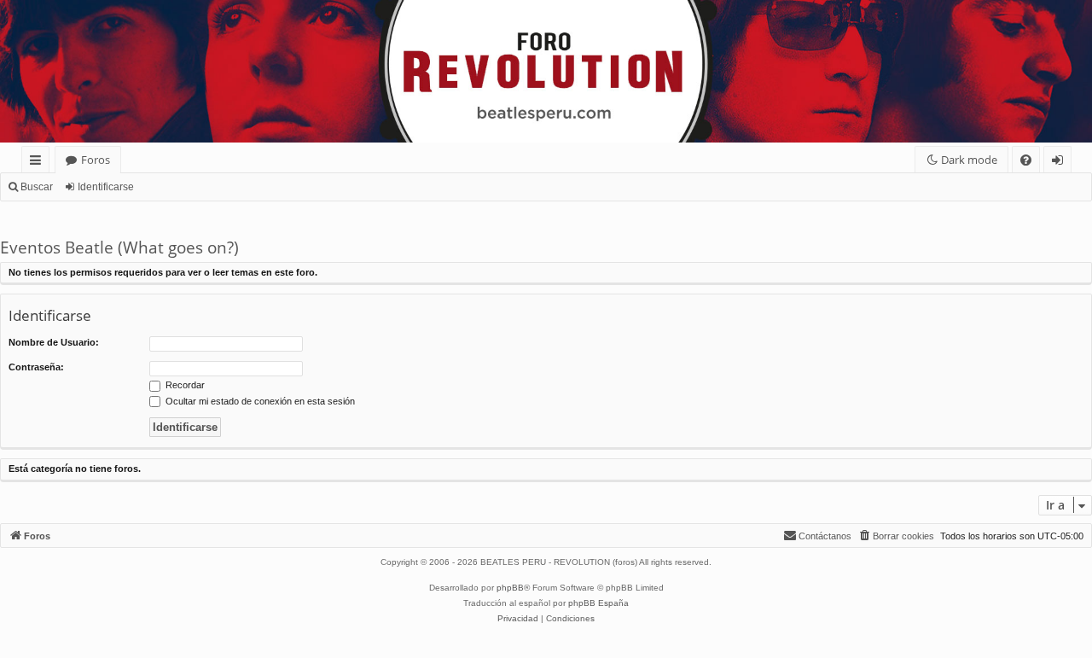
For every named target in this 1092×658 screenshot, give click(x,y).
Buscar (36, 187)
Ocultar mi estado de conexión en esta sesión (259, 401)
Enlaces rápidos (39, 162)
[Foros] (10, 4)
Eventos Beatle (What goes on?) (119, 247)
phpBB (510, 587)
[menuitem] (1026, 160)
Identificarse (106, 187)
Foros (95, 159)
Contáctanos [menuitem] (825, 536)
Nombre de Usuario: (54, 342)
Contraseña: (36, 367)
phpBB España (598, 603)
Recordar (184, 385)
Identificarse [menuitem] (1061, 162)
